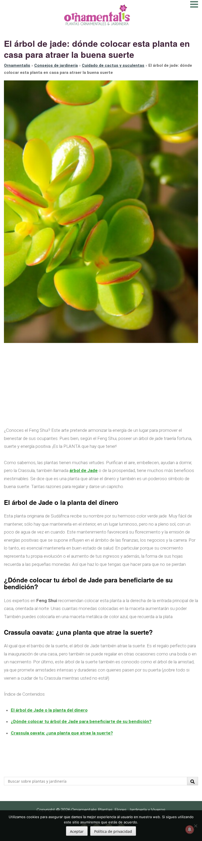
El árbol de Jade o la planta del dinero (49, 710)
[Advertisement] (101, 385)
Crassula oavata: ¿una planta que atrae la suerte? (62, 733)
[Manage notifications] (189, 829)
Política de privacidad (113, 831)
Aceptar (77, 831)
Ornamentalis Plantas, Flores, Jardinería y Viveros (118, 809)
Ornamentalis (17, 65)
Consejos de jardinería (56, 65)
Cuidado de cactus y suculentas (113, 65)
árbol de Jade (83, 470)
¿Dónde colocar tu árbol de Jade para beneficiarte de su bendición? (81, 721)
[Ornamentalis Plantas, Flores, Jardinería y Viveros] (97, 14)
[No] (195, 825)
